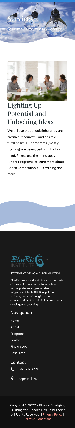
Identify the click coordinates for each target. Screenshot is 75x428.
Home (15, 29)
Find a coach (19, 346)
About (14, 327)
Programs (17, 334)
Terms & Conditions (37, 419)
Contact (16, 340)
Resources (17, 353)
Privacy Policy (52, 414)
